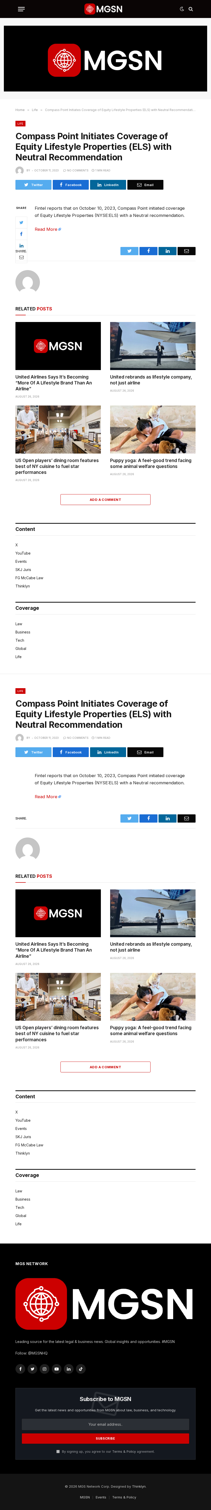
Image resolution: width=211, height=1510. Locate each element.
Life (20, 123)
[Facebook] (21, 234)
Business (22, 632)
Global (20, 648)
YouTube (23, 553)
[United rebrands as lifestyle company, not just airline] (153, 346)
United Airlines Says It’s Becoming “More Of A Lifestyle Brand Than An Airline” (53, 382)
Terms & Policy (124, 1451)
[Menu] (21, 9)
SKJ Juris (23, 569)
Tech (19, 640)
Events (21, 561)
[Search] (190, 9)
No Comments (78, 170)
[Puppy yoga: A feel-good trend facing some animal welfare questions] (153, 430)
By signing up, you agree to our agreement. (108, 1451)
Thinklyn (22, 586)
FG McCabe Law (29, 578)
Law (18, 624)
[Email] (21, 257)
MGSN (85, 1497)
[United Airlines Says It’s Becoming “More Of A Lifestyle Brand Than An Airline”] (58, 346)
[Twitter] (21, 222)
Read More (46, 229)
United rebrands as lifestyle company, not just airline (151, 379)
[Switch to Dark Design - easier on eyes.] (182, 9)
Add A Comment (105, 500)
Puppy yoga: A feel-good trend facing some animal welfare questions (150, 463)
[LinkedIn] (21, 246)
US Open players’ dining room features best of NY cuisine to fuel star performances (57, 466)
